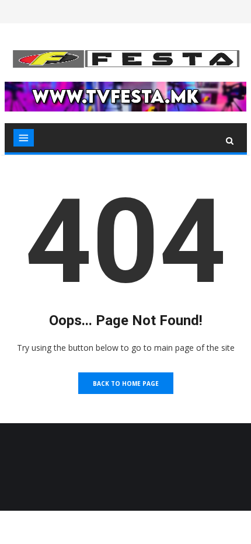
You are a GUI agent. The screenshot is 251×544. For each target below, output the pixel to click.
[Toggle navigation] (23, 138)
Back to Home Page (126, 383)
